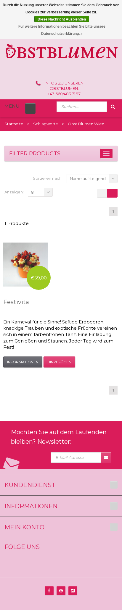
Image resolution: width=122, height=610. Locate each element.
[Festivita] (25, 264)
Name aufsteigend (88, 178)
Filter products (34, 153)
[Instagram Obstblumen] (72, 590)
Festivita (16, 302)
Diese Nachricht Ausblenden (62, 19)
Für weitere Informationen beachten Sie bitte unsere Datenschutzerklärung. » (61, 30)
